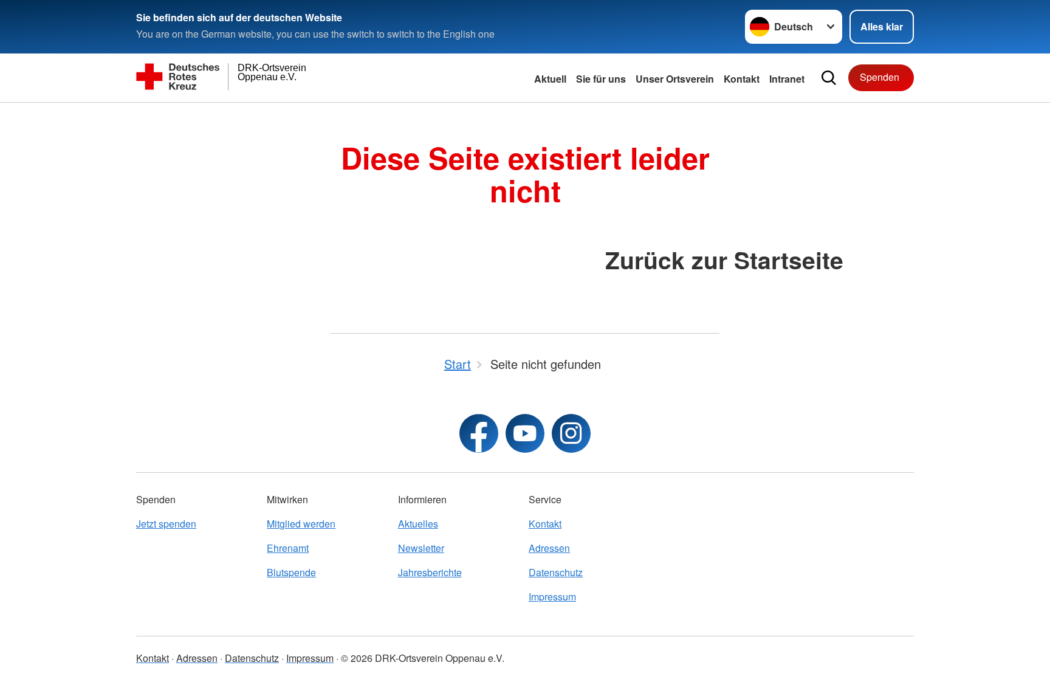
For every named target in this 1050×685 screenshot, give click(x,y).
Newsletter (421, 548)
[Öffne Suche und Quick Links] (829, 78)
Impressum (552, 597)
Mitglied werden (301, 524)
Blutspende (291, 572)
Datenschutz (556, 572)
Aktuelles (418, 524)
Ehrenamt (288, 548)
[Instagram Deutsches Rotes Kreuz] (571, 433)
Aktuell (550, 79)
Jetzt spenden (166, 524)
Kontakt (742, 79)
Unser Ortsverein (675, 79)
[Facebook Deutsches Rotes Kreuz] (478, 433)
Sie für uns (601, 79)
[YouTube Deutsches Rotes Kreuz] (525, 433)
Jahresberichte (430, 572)
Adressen (549, 548)
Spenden (879, 77)
